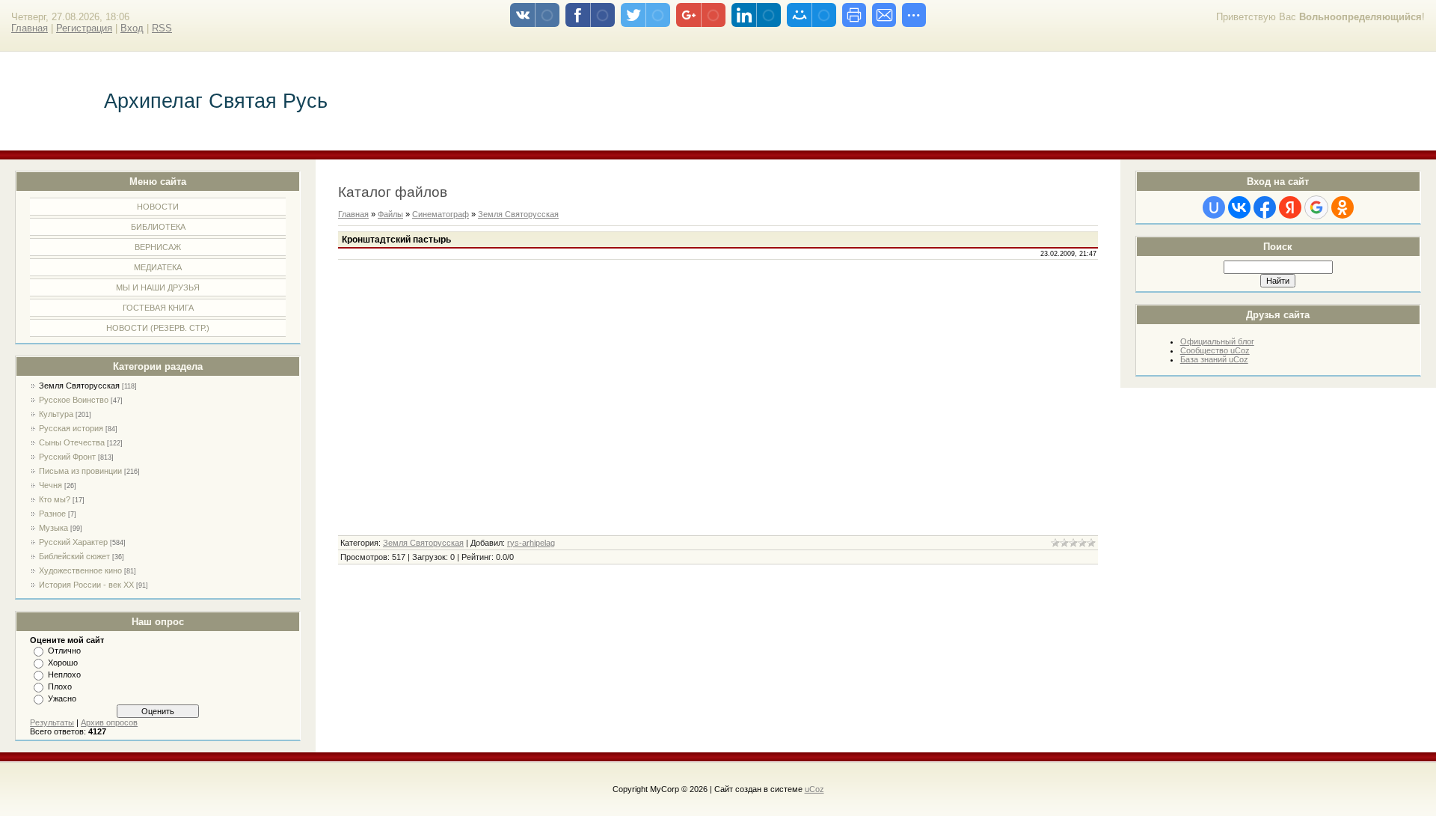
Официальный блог (1217, 341)
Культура (56, 413)
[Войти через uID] (1214, 207)
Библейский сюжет (74, 556)
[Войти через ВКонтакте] (1239, 207)
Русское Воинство (73, 399)
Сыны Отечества (72, 442)
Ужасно (62, 698)
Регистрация (84, 28)
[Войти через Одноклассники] (1342, 207)
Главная (29, 28)
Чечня (50, 485)
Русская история (71, 428)
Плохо (60, 686)
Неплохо (64, 674)
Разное (52, 513)
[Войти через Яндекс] (1290, 207)
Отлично (64, 650)
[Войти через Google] (1316, 207)
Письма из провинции (80, 470)
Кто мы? (54, 499)
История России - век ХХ (86, 584)
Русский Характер (73, 542)
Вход (132, 28)
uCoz (814, 789)
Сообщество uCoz (1215, 350)
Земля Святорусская (79, 385)
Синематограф (440, 214)
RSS (162, 28)
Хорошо (63, 662)
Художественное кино (80, 570)
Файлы (390, 214)
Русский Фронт (67, 456)
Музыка (53, 527)
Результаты (52, 722)
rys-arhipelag (531, 542)
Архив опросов (109, 722)
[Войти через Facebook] (1265, 207)
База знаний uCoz (1214, 359)
